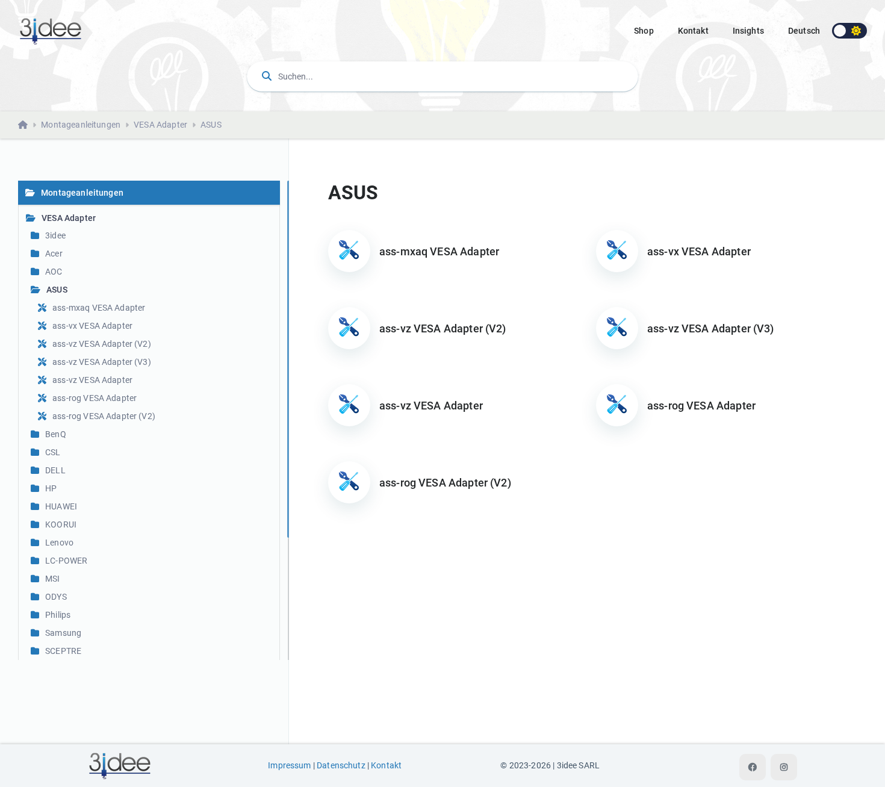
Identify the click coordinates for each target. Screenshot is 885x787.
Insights (748, 31)
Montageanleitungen (80, 124)
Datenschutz (341, 766)
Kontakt (693, 31)
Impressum (289, 766)
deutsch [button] (804, 31)
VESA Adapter (160, 124)
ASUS (211, 124)
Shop (644, 31)
